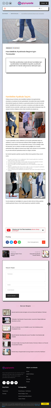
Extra (27, 394)
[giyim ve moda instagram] (12, 382)
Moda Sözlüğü (21, 394)
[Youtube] (10, 3)
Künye (27, 371)
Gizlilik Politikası (30, 374)
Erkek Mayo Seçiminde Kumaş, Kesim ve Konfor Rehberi (28, 351)
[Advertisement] (25, 85)
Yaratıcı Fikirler (21, 399)
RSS (27, 376)
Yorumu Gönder (11, 295)
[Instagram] (7, 3)
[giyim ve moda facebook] (4, 382)
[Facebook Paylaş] (7, 242)
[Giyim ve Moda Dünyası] (25, 3)
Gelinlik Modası (21, 396)
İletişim (43, 3)
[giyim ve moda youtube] (16, 382)
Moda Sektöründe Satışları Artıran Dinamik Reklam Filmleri (29, 312)
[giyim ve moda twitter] (8, 382)
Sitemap (28, 379)
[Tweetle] (11, 242)
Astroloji (4, 394)
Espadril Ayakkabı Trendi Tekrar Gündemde (35, 255)
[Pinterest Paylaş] (15, 242)
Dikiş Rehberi (29, 396)
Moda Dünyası (21, 391)
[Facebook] (3, 3)
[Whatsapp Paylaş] (19, 242)
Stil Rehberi (28, 391)
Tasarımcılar (5, 391)
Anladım (45, 404)
